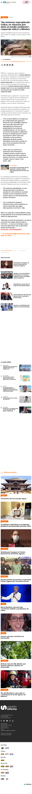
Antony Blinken (22, 250)
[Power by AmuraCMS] (27, 784)
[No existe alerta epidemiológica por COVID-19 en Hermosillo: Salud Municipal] (25, 389)
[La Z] (11, 766)
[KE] (2, 779)
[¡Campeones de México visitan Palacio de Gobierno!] (25, 368)
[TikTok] (13, 721)
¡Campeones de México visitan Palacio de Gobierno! (10, 368)
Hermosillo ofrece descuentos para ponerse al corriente (9, 378)
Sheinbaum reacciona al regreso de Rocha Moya (21, 284)
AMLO (15, 250)
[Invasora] (2, 748)
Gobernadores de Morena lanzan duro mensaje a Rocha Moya (22, 296)
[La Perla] (7, 779)
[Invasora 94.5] (2, 754)
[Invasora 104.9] (2, 760)
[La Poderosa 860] (7, 754)
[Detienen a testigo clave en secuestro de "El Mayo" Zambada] (25, 410)
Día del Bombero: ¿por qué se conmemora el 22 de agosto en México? (13, 694)
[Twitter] (4, 65)
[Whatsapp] (2, 65)
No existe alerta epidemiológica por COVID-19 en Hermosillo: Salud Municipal (10, 389)
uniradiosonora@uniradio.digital (8, 730)
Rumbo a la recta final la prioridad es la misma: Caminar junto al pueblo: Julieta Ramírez (21, 276)
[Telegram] (12, 65)
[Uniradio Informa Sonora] (9, 2)
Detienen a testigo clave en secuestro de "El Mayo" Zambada (10, 410)
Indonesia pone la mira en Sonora (10, 398)
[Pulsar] (7, 748)
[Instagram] (10, 721)
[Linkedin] (10, 65)
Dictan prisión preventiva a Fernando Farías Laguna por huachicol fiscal (16, 580)
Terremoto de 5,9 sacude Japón (13, 499)
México (11, 17)
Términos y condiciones (6, 733)
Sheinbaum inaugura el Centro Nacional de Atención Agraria (21, 264)
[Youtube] (7, 721)
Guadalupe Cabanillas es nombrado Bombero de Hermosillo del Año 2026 (16, 525)
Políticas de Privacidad (6, 734)
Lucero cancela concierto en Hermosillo (12, 637)
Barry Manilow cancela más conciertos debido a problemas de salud (15, 608)
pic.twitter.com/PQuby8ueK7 (11, 229)
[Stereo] (2, 766)
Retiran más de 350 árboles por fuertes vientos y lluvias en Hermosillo (13, 665)
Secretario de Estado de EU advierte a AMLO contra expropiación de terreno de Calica (19, 170)
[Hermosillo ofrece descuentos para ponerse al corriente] (25, 378)
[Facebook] (7, 65)
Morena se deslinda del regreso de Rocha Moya (21, 306)
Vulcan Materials (5, 252)
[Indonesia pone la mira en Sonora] (25, 399)
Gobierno (4, 17)
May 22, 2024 (6, 235)
